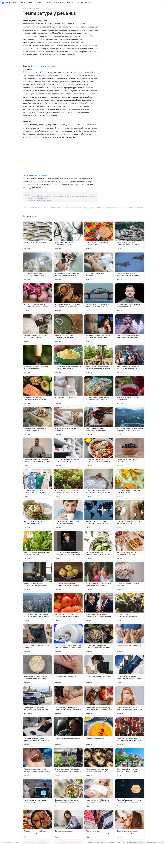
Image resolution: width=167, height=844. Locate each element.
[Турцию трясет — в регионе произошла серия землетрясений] (98, 514)
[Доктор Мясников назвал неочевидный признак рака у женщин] (37, 576)
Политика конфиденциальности (155, 842)
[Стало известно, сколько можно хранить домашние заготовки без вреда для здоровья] (98, 700)
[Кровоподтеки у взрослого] (68, 669)
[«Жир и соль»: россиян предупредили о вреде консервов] (68, 328)
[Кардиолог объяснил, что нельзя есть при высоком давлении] (68, 297)
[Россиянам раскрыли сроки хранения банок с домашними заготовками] (129, 731)
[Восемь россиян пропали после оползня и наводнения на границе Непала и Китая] (37, 607)
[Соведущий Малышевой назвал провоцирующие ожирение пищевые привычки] (37, 669)
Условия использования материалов (105, 842)
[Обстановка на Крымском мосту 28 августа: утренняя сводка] (98, 297)
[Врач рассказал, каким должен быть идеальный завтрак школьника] (68, 793)
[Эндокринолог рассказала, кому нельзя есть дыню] (129, 483)
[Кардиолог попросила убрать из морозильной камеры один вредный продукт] (98, 328)
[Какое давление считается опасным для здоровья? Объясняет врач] (68, 236)
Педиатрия (37, 8)
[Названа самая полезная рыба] (37, 236)
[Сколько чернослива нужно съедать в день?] (129, 452)
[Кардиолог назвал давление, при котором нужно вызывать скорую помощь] (68, 267)
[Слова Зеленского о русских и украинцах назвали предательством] (129, 297)
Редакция (90, 842)
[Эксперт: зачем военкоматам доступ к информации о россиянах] (37, 328)
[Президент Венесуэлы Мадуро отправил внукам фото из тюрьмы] (37, 452)
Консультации (27, 8)
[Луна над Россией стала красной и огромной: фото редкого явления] (129, 793)
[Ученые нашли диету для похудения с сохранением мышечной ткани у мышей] (129, 545)
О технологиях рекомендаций (135, 842)
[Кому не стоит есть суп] (98, 731)
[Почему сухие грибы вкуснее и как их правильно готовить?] (98, 762)
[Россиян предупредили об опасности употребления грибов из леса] (98, 638)
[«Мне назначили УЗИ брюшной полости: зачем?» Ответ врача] (98, 793)
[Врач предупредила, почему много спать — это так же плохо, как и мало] (98, 483)
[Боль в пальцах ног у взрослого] (129, 638)
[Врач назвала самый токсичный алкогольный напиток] (37, 359)
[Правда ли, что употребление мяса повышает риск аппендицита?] (37, 824)
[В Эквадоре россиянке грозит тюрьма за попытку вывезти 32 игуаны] (98, 390)
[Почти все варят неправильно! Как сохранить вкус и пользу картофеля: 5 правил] (68, 359)
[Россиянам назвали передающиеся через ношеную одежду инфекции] (98, 824)
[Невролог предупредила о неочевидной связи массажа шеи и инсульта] (68, 700)
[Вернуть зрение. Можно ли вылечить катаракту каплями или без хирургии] (129, 824)
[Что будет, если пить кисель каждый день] (129, 390)
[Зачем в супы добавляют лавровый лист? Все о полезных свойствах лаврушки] (98, 545)
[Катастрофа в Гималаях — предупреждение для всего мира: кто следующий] (129, 236)
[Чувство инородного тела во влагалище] (68, 421)
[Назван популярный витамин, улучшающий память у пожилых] (98, 359)
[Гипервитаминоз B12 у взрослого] (68, 731)
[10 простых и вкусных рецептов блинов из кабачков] (37, 514)
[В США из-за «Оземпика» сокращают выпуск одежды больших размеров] (37, 483)
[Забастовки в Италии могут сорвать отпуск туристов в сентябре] (129, 762)
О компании (9, 842)
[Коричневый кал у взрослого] (68, 390)
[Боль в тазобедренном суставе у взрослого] (37, 638)
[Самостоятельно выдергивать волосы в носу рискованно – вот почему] (129, 700)
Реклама (16, 842)
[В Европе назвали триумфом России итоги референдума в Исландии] (129, 359)
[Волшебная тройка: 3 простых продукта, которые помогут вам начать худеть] (98, 452)
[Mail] (3, 2)
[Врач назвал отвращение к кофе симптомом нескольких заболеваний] (68, 514)
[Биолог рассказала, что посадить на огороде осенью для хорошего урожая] (68, 762)
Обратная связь (121, 842)
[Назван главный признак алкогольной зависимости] (98, 421)
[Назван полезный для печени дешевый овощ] (98, 236)
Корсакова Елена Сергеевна (43, 66)
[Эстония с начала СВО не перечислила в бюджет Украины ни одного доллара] (129, 669)
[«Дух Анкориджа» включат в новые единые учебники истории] (98, 607)
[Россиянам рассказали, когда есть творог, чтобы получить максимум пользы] (37, 267)
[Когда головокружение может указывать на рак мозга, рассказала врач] (37, 793)
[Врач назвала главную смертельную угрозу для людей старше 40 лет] (37, 390)
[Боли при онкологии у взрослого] (98, 669)
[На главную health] (10, 2)
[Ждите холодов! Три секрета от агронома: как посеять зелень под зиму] (68, 483)
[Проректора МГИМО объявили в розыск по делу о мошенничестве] (68, 545)
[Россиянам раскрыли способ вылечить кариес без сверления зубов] (37, 762)
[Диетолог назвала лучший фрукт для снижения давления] (37, 545)
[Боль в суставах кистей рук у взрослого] (129, 576)
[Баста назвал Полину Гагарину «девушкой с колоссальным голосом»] (129, 328)
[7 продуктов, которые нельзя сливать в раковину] (37, 421)
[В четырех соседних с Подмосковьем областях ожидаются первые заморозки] (129, 607)
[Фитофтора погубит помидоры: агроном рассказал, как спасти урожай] (68, 607)
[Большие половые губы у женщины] (98, 267)
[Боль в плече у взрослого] (68, 824)
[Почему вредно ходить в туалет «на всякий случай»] (129, 514)
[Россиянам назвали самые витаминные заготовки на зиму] (68, 576)
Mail (3, 842)
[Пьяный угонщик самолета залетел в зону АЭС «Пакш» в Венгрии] (129, 267)
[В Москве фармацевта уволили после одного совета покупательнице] (68, 452)
